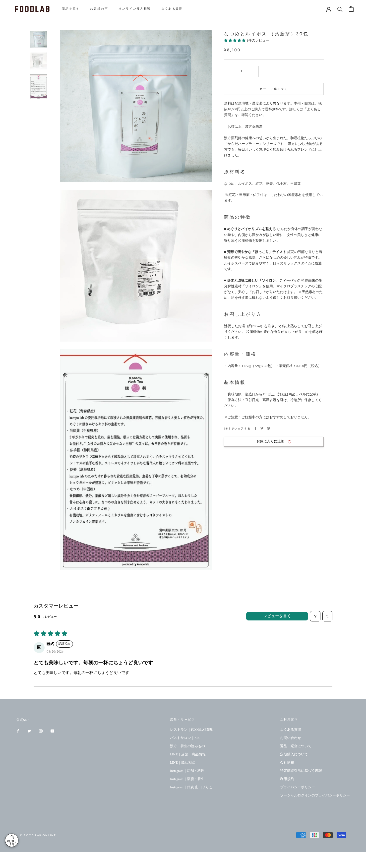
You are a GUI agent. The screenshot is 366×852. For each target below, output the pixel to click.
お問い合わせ (290, 738)
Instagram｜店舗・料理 (187, 771)
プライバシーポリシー (297, 787)
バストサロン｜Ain (184, 738)
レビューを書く (277, 616)
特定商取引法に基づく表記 (301, 771)
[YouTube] (52, 731)
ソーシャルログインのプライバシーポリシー (315, 795)
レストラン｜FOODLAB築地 (191, 729)
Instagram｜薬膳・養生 (187, 779)
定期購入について (294, 754)
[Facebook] (255, 428)
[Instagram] (41, 731)
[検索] (340, 8)
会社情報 (287, 762)
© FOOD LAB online (38, 835)
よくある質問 (172, 8)
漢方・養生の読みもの (187, 746)
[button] (235, 40)
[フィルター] (315, 616)
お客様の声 (99, 8)
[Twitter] (261, 428)
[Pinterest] (268, 428)
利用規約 (287, 779)
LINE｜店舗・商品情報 (188, 754)
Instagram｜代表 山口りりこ (191, 787)
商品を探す (71, 8)
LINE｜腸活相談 (182, 762)
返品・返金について (295, 746)
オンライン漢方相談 (135, 8)
